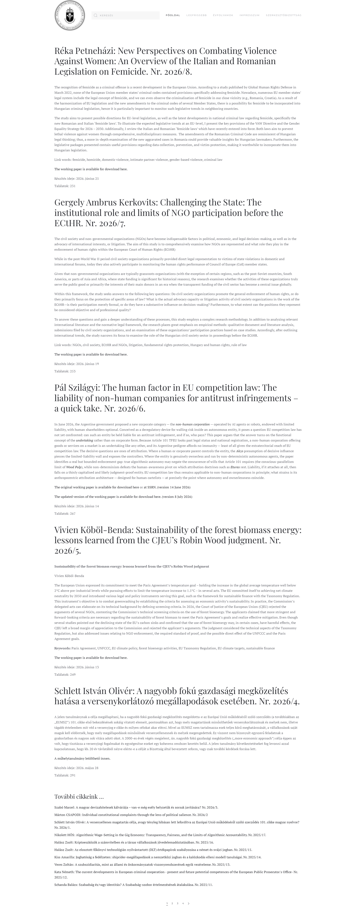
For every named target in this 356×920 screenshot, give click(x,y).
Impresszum (250, 15)
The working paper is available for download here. (91, 169)
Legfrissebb (196, 15)
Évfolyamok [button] (223, 15)
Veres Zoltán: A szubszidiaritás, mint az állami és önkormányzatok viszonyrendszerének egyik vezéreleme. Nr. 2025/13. (142, 864)
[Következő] (188, 903)
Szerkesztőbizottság (284, 15)
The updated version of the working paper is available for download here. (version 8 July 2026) (123, 496)
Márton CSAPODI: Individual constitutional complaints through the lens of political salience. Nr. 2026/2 (131, 814)
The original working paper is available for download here (96, 487)
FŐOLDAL (173, 15)
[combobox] (125, 15)
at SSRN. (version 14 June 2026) (167, 487)
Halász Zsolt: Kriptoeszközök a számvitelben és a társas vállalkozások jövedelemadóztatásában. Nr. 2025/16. (134, 842)
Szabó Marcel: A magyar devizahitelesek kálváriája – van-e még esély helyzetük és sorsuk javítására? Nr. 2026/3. (136, 807)
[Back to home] (69, 15)
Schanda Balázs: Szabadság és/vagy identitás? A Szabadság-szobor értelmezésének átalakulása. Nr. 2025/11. (133, 884)
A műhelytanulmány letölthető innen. (82, 758)
